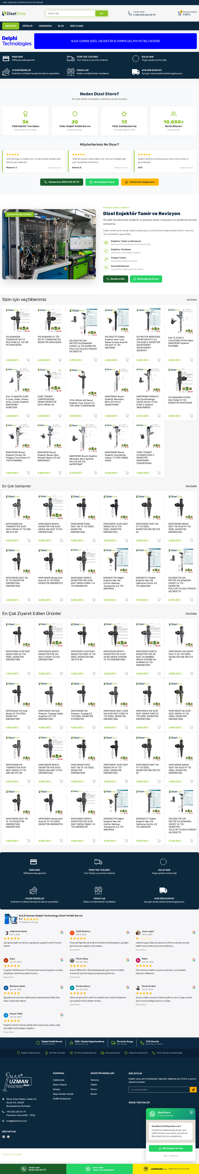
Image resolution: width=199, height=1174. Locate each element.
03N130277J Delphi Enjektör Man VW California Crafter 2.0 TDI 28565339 (146, 582)
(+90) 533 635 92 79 (144, 15)
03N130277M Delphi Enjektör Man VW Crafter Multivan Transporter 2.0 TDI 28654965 (113, 583)
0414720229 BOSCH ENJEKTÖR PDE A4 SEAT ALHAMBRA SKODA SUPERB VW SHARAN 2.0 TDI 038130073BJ (146, 658)
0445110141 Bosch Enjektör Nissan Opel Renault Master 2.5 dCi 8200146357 (49, 456)
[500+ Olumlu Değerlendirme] (87, 1042)
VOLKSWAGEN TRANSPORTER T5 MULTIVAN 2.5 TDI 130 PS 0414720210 (17, 340)
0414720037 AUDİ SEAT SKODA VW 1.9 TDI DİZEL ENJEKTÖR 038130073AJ (115, 528)
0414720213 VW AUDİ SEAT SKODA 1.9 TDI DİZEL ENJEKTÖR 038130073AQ (180, 715)
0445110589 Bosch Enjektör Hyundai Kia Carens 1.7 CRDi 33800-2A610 (117, 456)
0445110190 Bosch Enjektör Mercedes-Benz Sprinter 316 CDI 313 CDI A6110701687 (83, 460)
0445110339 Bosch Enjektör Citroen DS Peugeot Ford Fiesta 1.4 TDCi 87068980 (18, 456)
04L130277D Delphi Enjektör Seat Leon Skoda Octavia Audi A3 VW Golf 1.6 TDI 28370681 (116, 342)
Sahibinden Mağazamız (142, 182)
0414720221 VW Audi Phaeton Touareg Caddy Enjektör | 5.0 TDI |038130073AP (50, 715)
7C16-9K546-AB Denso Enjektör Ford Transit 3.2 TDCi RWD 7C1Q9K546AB (82, 403)
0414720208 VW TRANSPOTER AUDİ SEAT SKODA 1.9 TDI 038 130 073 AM (18, 528)
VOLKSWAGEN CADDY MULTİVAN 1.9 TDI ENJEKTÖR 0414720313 (180, 400)
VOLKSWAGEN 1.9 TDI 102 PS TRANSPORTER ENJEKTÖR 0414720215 (49, 339)
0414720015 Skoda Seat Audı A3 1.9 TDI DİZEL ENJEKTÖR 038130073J (50, 581)
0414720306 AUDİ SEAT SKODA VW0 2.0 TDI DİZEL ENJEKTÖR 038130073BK (18, 655)
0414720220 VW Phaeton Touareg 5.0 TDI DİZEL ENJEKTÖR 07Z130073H (82, 715)
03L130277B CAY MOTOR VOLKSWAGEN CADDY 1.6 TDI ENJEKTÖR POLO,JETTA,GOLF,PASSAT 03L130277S (83, 346)
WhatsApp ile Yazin (104, 182)
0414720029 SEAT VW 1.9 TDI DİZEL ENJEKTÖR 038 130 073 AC (148, 528)
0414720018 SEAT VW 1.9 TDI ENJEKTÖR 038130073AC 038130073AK (17, 582)
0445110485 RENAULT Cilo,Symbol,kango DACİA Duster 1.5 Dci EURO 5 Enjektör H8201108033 (148, 402)
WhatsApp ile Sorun (148, 279)
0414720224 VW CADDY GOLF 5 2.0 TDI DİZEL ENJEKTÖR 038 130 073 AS (181, 655)
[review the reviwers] (61, 933)
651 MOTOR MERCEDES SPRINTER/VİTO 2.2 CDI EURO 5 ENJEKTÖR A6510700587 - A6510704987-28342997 (148, 343)
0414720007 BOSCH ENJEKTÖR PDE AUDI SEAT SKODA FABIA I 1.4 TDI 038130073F (83, 582)
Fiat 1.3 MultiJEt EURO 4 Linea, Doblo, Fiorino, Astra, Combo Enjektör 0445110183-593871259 (17, 402)
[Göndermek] (193, 1090)
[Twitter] (8, 1136)
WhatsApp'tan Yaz (173, 1148)
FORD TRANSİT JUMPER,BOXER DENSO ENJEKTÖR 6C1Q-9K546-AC (47, 400)
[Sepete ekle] (28, 360)
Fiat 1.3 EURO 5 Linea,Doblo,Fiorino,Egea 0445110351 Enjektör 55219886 (180, 341)
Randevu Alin (117, 279)
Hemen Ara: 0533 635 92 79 (64, 182)
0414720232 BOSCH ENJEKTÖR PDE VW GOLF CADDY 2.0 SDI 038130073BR (49, 655)
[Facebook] (3, 1136)
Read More (75, 950)
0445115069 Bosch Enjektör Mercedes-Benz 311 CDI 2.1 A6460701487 (115, 400)
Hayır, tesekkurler (170, 1156)
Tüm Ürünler (192, 299)
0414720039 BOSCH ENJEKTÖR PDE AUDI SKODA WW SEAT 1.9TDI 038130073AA (50, 528)
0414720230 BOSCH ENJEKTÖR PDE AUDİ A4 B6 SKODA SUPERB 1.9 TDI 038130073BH (115, 655)
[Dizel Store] (13, 13)
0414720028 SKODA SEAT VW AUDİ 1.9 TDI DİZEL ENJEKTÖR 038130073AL (179, 528)
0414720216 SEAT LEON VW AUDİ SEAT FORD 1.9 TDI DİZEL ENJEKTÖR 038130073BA (116, 715)
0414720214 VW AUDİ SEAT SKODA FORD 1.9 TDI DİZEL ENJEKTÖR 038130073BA (147, 715)
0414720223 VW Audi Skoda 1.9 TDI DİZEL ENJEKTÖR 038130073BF (16, 715)
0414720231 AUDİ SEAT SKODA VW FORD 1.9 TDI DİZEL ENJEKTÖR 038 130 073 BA (83, 655)
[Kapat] (191, 1112)
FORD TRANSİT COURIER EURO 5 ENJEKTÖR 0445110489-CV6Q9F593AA (145, 458)
